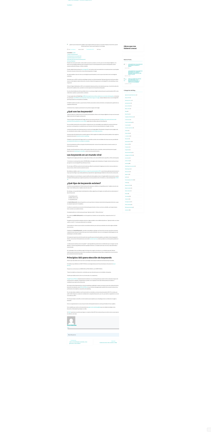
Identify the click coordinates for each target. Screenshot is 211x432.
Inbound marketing (128, 152)
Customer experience (129, 127)
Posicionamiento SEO (90, 49)
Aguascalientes (119, 369)
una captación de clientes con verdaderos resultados (78, 141)
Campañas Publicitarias (129, 116)
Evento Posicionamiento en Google (118, 386)
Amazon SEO (127, 97)
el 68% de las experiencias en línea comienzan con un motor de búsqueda (98, 96)
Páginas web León (119, 411)
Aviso (108, 373)
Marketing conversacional (130, 166)
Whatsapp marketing (129, 207)
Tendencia (127, 199)
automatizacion (128, 103)
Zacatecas (118, 371)
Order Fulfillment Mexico (113, 426)
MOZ (81, 287)
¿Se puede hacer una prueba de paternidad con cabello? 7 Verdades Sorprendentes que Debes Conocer (135, 72)
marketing (127, 163)
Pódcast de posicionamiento (114, 428)
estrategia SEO (85, 69)
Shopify (126, 193)
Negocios (127, 174)
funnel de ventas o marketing (83, 136)
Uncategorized (127, 201)
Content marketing (128, 122)
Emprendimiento (128, 141)
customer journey (93, 238)
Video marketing (128, 204)
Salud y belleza (127, 190)
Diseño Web (127, 133)
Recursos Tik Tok (110, 384)
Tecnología (127, 196)
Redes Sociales (127, 188)
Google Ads (127, 149)
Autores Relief (127, 105)
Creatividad (127, 125)
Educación (127, 138)
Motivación (127, 171)
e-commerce (127, 136)
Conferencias (127, 119)
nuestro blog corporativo (97, 131)
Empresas (127, 144)
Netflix (126, 177)
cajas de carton (119, 415)
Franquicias (127, 146)
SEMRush (85, 287)
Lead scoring (127, 160)
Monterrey (109, 371)
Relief (69, 312)
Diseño (126, 130)
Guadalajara (109, 369)
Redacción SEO (128, 185)
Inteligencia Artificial (129, 155)
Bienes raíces (127, 108)
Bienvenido (109, 367)
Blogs (126, 111)
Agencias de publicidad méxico (130, 94)
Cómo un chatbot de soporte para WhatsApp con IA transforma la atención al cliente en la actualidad (134, 80)
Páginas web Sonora (120, 408)
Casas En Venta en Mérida (126, 426)
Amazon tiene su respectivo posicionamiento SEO (90, 171)
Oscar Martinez (72, 49)
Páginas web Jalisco (120, 393)
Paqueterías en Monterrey (128, 428)
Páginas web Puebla (120, 397)
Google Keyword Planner (72, 278)
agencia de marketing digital (94, 307)
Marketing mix (127, 168)
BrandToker (127, 114)
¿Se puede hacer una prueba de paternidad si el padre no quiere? (135, 65)
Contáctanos (118, 367)
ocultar (74, 52)
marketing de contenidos (79, 151)
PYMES (126, 182)
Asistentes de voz (128, 100)
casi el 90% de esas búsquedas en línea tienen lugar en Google (86, 97)
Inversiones (127, 157)
